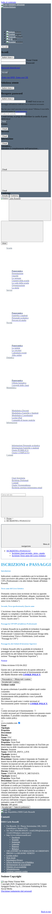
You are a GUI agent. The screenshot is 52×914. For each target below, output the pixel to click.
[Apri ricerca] (30, 210)
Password (30, 63)
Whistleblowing (12, 869)
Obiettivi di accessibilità (16, 867)
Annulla (5, 196)
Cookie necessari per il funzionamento (17, 711)
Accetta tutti (10, 682)
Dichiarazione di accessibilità (18, 865)
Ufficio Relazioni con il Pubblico (20, 862)
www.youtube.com (9, 723)
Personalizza (7, 679)
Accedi (4, 47)
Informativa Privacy (14, 860)
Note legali (10, 858)
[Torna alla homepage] (26, 198)
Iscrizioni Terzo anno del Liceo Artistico (29, 556)
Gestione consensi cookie (17, 871)
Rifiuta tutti (23, 679)
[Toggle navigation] (22, 231)
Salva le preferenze (21, 807)
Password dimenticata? (10, 68)
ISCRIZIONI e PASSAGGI (18, 551)
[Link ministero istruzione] (13, 4)
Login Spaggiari (21, 111)
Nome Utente (32, 60)
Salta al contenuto (8, 2)
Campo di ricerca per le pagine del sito (17, 492)
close (4, 243)
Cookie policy (12, 855)
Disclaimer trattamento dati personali (16, 891)
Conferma (14, 196)
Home (9, 518)
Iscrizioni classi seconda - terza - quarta (28, 553)
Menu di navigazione (35, 545)
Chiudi (4, 129)
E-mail (29, 101)
